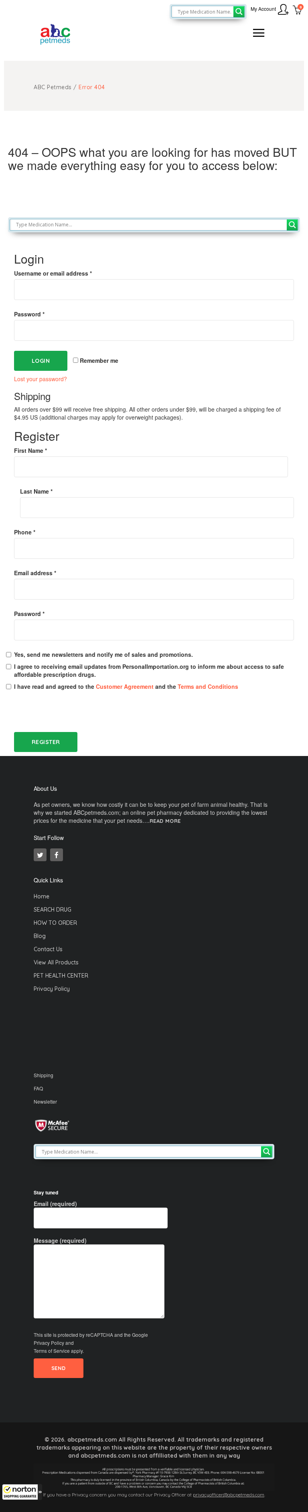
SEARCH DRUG (52, 909)
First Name (30, 450)
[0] (297, 11)
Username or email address (53, 273)
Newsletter (45, 1101)
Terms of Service (52, 1350)
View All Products (56, 962)
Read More (165, 821)
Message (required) (60, 1240)
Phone (24, 532)
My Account (263, 8)
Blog (40, 936)
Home (41, 896)
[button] (22, 1492)
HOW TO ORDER (55, 922)
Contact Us (48, 949)
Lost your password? (40, 379)
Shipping (43, 1075)
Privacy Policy (52, 988)
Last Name (36, 491)
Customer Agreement (125, 686)
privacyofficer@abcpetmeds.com (228, 1495)
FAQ (38, 1088)
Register (46, 742)
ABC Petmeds (53, 87)
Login (41, 360)
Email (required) (55, 1204)
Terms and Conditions (208, 686)
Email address (35, 573)
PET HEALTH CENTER (61, 975)
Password (29, 314)
